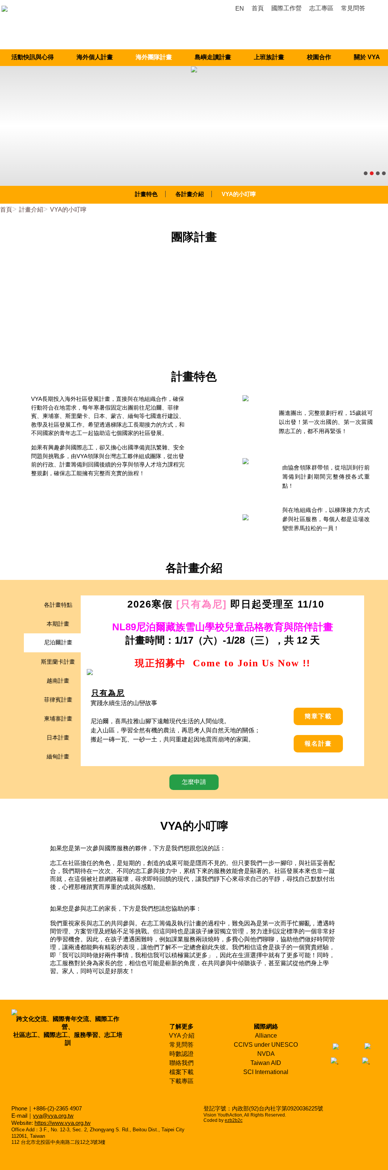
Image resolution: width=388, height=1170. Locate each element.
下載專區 (181, 1081)
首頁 (6, 209)
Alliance (266, 1035)
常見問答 (181, 1044)
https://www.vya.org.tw (62, 1123)
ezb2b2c (233, 1120)
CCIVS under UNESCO (266, 1044)
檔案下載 (181, 1072)
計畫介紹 (31, 209)
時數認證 (181, 1054)
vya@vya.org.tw (53, 1115)
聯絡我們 (181, 1063)
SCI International (265, 1072)
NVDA (266, 1054)
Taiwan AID (265, 1063)
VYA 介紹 (181, 1035)
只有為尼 (108, 693)
